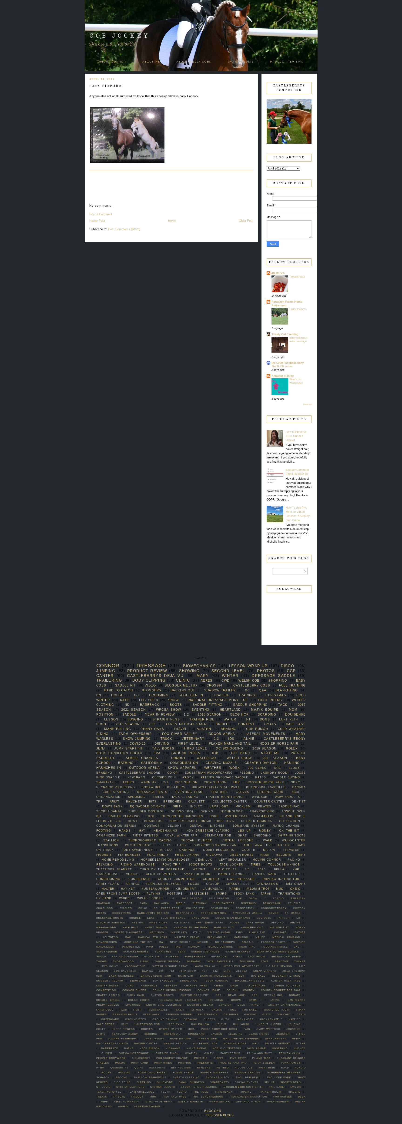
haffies (295, 1019)
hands (125, 830)
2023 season (219, 898)
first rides (158, 922)
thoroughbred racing (149, 840)
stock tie (152, 956)
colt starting (116, 791)
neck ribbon (149, 1048)
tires (256, 864)
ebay (151, 918)
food (232, 1009)
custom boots (162, 995)
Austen (204, 729)
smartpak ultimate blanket (279, 951)
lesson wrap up (248, 666)
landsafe (279, 932)
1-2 (186, 714)
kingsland (196, 1034)
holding (294, 1024)
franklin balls (125, 1014)
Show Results (241, 61)
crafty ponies (108, 995)
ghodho (250, 1014)
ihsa (191, 1029)
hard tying (176, 1024)
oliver (106, 1053)
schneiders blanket (283, 1072)
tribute (119, 1096)
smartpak (105, 782)
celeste (170, 985)
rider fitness (145, 835)
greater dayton (261, 763)
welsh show (239, 758)
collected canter (230, 801)
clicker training (256, 820)
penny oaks (152, 729)
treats (101, 1096)
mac (128, 937)
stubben (172, 956)
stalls (158, 796)
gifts (266, 1014)
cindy (234, 985)
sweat (237, 956)
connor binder (134, 990)
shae (242, 835)
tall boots (163, 748)
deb (255, 995)
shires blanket (237, 951)
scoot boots (200, 864)
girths (295, 922)
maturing (241, 937)
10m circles (225, 869)
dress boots (139, 1000)
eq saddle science (147, 806)
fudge (235, 922)
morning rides (235, 1043)
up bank (103, 898)
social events (246, 1082)
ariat (114, 801)
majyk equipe (264, 709)
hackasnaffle (271, 1019)
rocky (107, 1072)
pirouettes (131, 946)
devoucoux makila (247, 913)
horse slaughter (128, 932)
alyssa (242, 971)
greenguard (106, 927)
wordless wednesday (241, 966)
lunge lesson (153, 1038)
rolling (124, 1072)
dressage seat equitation (180, 1000)
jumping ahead (218, 932)
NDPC (295, 782)
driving (161, 743)
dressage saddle (273, 676)
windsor (260, 796)
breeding (248, 903)
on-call (248, 942)
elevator (291, 849)
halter (108, 888)
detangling (273, 995)
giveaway (214, 854)
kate (124, 700)
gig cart (284, 1014)
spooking (136, 796)
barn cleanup (231, 873)
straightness (166, 719)
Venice (132, 873)
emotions (132, 1005)
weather (212, 767)
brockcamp (272, 903)
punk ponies (291, 1062)
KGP (205, 971)
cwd (225, 680)
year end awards (147, 1106)
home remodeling (118, 859)
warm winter (219, 1101)
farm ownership (135, 734)
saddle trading (248, 1072)
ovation (191, 1053)
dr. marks (293, 913)
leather (299, 932)
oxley (209, 1053)
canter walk (264, 873)
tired (144, 961)
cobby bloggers (218, 849)
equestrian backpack (232, 918)
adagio (278, 898)
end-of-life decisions (163, 1005)
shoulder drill (247, 1077)
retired (223, 1067)
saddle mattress (214, 1072)
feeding (247, 772)
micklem (243, 806)
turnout (177, 758)
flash (179, 1009)
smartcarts (219, 1082)
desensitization (213, 913)
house (117, 695)
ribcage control (219, 946)
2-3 (216, 738)
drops (236, 1000)
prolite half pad (233, 1062)
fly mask (197, 1009)
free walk (151, 1014)
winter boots (150, 898)
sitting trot (182, 811)
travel (180, 729)
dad (218, 995)
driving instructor (281, 878)
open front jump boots (118, 893)
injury (196, 806)
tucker (300, 961)
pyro (100, 1067)
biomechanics (199, 666)
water (230, 719)
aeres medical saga (185, 724)
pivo (149, 946)
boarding (267, 714)
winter (230, 676)
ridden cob (243, 1067)
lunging (135, 719)
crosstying (121, 913)
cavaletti (197, 801)
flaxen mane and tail (230, 743)
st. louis (103, 1087)
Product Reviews (286, 61)
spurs (221, 893)
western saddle (140, 845)
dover (274, 913)
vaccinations (135, 966)
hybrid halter (170, 1029)
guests (209, 1019)
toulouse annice (284, 864)
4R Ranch (278, 273)
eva (157, 753)
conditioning (108, 878)
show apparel (182, 767)
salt (297, 946)
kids (239, 932)
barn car (185, 976)
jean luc (204, 859)
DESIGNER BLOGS (220, 1115)
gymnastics (267, 883)
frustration (208, 1014)
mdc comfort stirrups (241, 1038)
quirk (139, 1067)
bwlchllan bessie (250, 980)
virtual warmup (127, 1101)
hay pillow (200, 1024)
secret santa (108, 811)
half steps (105, 1024)
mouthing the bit (138, 942)
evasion (225, 1005)
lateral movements (265, 734)
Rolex (292, 748)
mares (235, 888)
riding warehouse (138, 864)
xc (247, 690)
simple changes (142, 758)
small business (191, 1082)
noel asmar (256, 1048)
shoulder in (191, 695)
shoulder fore (279, 1077)
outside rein (164, 777)
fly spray (182, 922)
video (150, 685)
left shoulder (232, 859)
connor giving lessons (172, 990)
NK (127, 704)
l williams (257, 932)
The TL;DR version (282, 366)
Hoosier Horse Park (265, 782)
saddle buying (286, 777)
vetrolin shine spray (170, 966)
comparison (220, 908)
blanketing (287, 690)
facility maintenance (284, 1005)
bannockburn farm (156, 976)
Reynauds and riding (115, 787)
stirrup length (162, 1087)
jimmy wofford (268, 1029)
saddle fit (125, 685)
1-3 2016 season (279, 966)
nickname (173, 1048)
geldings (231, 1014)
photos (266, 671)
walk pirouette (190, 1101)
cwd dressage (241, 878)
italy (197, 932)
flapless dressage (164, 883)
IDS (231, 738)
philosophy (141, 1058)
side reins (122, 1082)
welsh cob (248, 680)
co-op (172, 772)
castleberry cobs (251, 685)
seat (181, 951)
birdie (181, 903)
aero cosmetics (161, 873)
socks (101, 956)
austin (284, 845)
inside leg (179, 932)
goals (270, 724)
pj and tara (261, 1058)
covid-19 (138, 743)
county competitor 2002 (281, 990)
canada (299, 787)
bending (229, 729)
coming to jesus (286, 985)
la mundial (212, 888)
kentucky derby (125, 1034)
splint (269, 1082)
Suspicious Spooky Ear (215, 845)
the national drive (286, 956)
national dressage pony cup (218, 700)
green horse (242, 854)
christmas (275, 695)
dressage (151, 665)
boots (176, 704)
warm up (149, 782)
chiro (218, 985)
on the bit (289, 830)
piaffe (219, 1058)
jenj (100, 748)
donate (295, 995)
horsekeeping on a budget (165, 859)
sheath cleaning (186, 1077)
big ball (258, 976)
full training (292, 685)
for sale (249, 1009)
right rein (266, 1067)
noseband (280, 1048)
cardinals (149, 985)
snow (173, 700)
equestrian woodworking (209, 772)
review (194, 946)
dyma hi (255, 1000)
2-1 (248, 719)
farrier (284, 918)
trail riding (270, 700)
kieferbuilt (173, 1034)
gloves (242, 791)
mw (161, 942)
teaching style (108, 1092)
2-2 (165, 782)
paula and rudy (259, 1053)
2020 (262, 869)
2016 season (128, 724)
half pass (296, 724)
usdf (214, 816)
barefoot (124, 903)
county (249, 990)
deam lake (236, 995)
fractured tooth (276, 1009)
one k (295, 888)
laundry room (274, 772)
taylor (295, 1087)
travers (294, 1092)
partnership (230, 1053)
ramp (179, 946)
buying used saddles (265, 787)
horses (147, 1029)
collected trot (167, 908)
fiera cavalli (158, 1009)
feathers (219, 791)
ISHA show (188, 971)
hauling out (224, 927)
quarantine (119, 1067)
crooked (211, 878)
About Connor (112, 61)
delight (175, 825)
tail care (276, 1087)
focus (194, 883)
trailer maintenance (225, 796)
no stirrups (225, 942)
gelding (277, 922)
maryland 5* (217, 937)
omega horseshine (134, 1053)
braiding (104, 772)
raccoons (157, 1067)
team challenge (141, 1092)
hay (142, 830)
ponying (184, 1062)
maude (260, 937)
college (292, 873)
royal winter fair (181, 835)
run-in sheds (183, 1072)
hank (264, 854)
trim (153, 1096)
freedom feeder (179, 1014)
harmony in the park (191, 927)
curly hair (135, 995)
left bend (239, 753)
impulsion (156, 932)
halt (124, 1024)
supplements (194, 956)
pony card (139, 1062)
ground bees (135, 1019)
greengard (110, 1019)
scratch (102, 1077)
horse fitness (123, 1029)
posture (175, 893)
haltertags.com (147, 1024)
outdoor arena (144, 767)
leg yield (148, 700)
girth (178, 806)
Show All (307, 404)
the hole (200, 1092)
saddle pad (289, 806)
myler (301, 1043)
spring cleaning (125, 956)
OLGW (253, 898)
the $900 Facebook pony (287, 363)
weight (199, 869)
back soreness (121, 976)
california (151, 763)
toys (265, 961)
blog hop (239, 714)
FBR (236, 782)
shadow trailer (220, 690)
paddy (188, 777)
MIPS (227, 971)
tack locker (231, 864)
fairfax (132, 883)
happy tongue (156, 927)
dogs (265, 719)
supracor (219, 956)
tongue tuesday (167, 961)
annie (249, 738)
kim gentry (186, 888)
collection (289, 820)
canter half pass (285, 980)
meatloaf (270, 753)
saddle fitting (208, 704)
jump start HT (128, 748)
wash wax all (206, 966)
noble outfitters (227, 1048)
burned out (189, 980)
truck (166, 738)
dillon (269, 849)
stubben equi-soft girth (244, 1087)
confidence (139, 878)
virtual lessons (238, 840)
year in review (160, 714)
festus (137, 922)
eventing (200, 709)
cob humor (257, 729)
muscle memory (277, 1043)
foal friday (158, 854)
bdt (242, 976)
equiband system (248, 825)
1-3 (136, 695)
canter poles (107, 985)
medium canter (146, 1043)
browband (138, 980)
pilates (264, 806)
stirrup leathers (130, 1087)
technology (231, 811)
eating (275, 1000)
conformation (184, 763)
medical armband (286, 937)
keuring (150, 1034)
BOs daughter (125, 971)
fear (123, 1009)
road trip (171, 864)
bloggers (151, 690)
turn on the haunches (182, 816)
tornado (193, 961)
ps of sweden (264, 1062)
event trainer (249, 1005)
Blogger (212, 1111)
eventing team (189, 791)
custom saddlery (195, 995)
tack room (256, 956)
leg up (244, 830)
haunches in (108, 767)
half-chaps (295, 883)
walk (267, 840)
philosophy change (172, 1058)
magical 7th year (153, 937)
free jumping (187, 854)
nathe (129, 1048)
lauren (216, 1034)
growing (191, 1019)
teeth (165, 1092)
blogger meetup (181, 685)
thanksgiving (262, 811)
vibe (104, 1101)
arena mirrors (265, 971)
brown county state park (216, 787)
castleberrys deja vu (155, 676)
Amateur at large (282, 376)
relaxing (104, 864)
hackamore (245, 1019)
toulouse (247, 961)
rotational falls (152, 1072)
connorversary (274, 908)
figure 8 (104, 854)
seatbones (199, 893)
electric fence (173, 918)
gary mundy (255, 922)
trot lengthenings (207, 1096)
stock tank (244, 893)
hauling (292, 763)
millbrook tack (205, 1043)
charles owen (196, 985)
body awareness (137, 849)
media (296, 1038)
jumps (101, 1034)
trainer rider (269, 1092)
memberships (106, 942)
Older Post (246, 220)
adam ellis (263, 816)
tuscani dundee (196, 840)
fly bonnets (129, 854)
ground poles (185, 753)
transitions (289, 893)
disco (287, 666)
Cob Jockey (119, 36)
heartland (230, 709)
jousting (293, 1029)
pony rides (163, 1062)
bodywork (151, 787)
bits (152, 801)
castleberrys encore (140, 772)
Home (172, 220)
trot (150, 816)
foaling (216, 1009)
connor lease (209, 990)
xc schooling (229, 748)
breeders (176, 787)
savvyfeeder (106, 951)
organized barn (111, 835)
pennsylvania (290, 1053)
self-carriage (218, 835)
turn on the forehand (162, 869)
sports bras (290, 1082)
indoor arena (221, 734)
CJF (152, 724)
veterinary (193, 738)
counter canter (269, 801)
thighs (101, 961)
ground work (270, 791)
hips (302, 854)
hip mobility (279, 927)
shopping (277, 680)
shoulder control (146, 811)
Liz (215, 971)
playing (154, 893)
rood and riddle (274, 946)
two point (110, 966)
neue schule (180, 942)
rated (260, 777)
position (104, 714)
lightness (110, 937)
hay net (128, 888)
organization (108, 796)
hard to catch (118, 690)
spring (207, 811)
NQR (239, 898)
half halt (130, 927)
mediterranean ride (112, 1043)
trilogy (137, 1096)
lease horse (259, 1034)
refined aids (181, 1067)
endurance (200, 918)
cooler (248, 849)
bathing (126, 763)
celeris (294, 903)
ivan (247, 1029)
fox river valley (179, 734)
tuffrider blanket (114, 869)
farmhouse (105, 1009)
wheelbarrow (278, 1101)
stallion (111, 840)
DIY (161, 971)
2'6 (247, 869)
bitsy (132, 820)
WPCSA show (168, 709)
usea (302, 1096)
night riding (197, 1048)
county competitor (176, 878)
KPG (277, 767)
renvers (204, 1067)
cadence (187, 849)
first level (189, 743)
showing (189, 671)
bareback (149, 704)
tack (282, 704)
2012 (166, 845)
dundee (135, 918)
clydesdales (256, 985)
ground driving (165, 1019)
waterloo (206, 758)
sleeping (144, 1082)
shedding (262, 835)
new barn (136, 777)
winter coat (236, 816)
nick (295, 791)
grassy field (238, 883)
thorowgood (123, 961)
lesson (111, 719)
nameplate (109, 1048)
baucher (134, 801)
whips (124, 898)
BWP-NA (147, 971)
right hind (247, 946)
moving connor (267, 859)
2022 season (192, 898)
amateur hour (197, 873)
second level (228, 671)
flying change (286, 825)
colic (142, 908)
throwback (224, 1092)
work (234, 767)
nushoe (300, 1048)
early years (107, 883)
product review (147, 671)
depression (185, 913)
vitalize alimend (159, 1101)
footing (103, 830)
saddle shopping (250, 704)
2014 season (215, 782)
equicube (264, 918)
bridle (222, 724)
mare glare (207, 1038)
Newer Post (97, 220)
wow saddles (287, 796)
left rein (288, 719)
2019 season (264, 748)
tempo (182, 1092)
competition (106, 990)
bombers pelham (109, 980)
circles (126, 908)
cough (232, 990)
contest (246, 724)
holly (101, 1029)
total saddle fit (219, 961)
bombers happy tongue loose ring (201, 820)
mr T (255, 1043)
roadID (300, 1067)
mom (293, 709)
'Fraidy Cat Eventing (284, 334)
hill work (241, 1024)
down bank (112, 806)
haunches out (252, 927)
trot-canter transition (248, 1096)
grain (301, 1014)
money (265, 830)
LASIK (182, 845)
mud (280, 888)
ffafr (137, 1009)
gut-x (225, 1019)
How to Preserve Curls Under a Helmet (296, 436)
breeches (172, 801)
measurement (275, 1038)
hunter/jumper (155, 888)
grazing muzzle (221, 763)
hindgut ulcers (268, 1024)
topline (245, 1092)
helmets (283, 854)
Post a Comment (100, 214)
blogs (294, 767)
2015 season (275, 758)
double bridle (108, 1000)
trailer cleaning (124, 816)
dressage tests (152, 791)
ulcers (127, 782)
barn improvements (216, 976)
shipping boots (292, 835)
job (214, 753)
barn (143, 903)
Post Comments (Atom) (124, 229)
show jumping (137, 738)
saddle (129, 714)
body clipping (148, 680)
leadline (235, 1034)
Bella (279, 869)
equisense (295, 714)
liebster (283, 1034)
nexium (203, 942)
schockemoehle (136, 951)
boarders (153, 820)
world (123, 1106)
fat (298, 918)
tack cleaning (185, 796)
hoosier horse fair (279, 743)
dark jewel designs (153, 913)
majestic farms (187, 937)
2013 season (186, 782)
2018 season (209, 714)
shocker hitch (217, 1077)
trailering (109, 680)
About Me (151, 61)
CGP (291, 671)
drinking (216, 1000)
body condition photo (119, 753)
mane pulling (117, 729)
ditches (217, 825)
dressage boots (109, 918)
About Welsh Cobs (193, 61)
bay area (161, 903)
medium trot (258, 888)
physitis (201, 1058)
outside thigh (167, 1053)
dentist (299, 801)
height (221, 1024)
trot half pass (174, 1096)
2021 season (133, 709)
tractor (281, 961)
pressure (205, 1062)
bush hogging (217, 980)
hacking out (183, 690)
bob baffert (224, 903)
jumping (105, 671)
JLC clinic (257, 767)
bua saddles (163, 980)
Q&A (262, 690)
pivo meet (238, 1058)
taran (266, 893)
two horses (282, 1096)
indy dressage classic (208, 830)
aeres (207, 680)
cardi (130, 985)
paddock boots (273, 942)
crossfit (215, 685)
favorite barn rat (111, 922)
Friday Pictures (298, 309)
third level (195, 748)
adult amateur (257, 845)
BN (98, 695)
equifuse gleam (200, 1005)
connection (245, 908)
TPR (99, 801)
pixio (101, 724)
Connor (108, 665)
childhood (104, 908)
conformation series (116, 825)
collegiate (195, 908)
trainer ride (202, 719)
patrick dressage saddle (224, 777)
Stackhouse (107, 873)
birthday (200, 903)
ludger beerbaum (122, 1038)
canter (105, 676)
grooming (158, 695)
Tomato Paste (297, 276)
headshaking (165, 830)
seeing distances (205, 951)
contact (152, 825)
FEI (172, 971)
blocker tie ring (286, 976)
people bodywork (110, 1058)
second (121, 1077)
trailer (220, 695)
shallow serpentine (150, 1077)
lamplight (219, 806)
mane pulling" (181, 1038)
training (246, 695)
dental (196, 825)
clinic (183, 680)
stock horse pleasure (199, 1087)
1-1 (172, 898)
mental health (175, 1043)
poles (164, 946)
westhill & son (248, 1101)
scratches (163, 951)
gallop (212, 883)
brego (166, 849)
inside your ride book (219, 1029)
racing (294, 859)
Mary (203, 676)
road (285, 1067)
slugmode (165, 1082)
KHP (296, 869)
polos (120, 1062)
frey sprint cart (210, 922)
